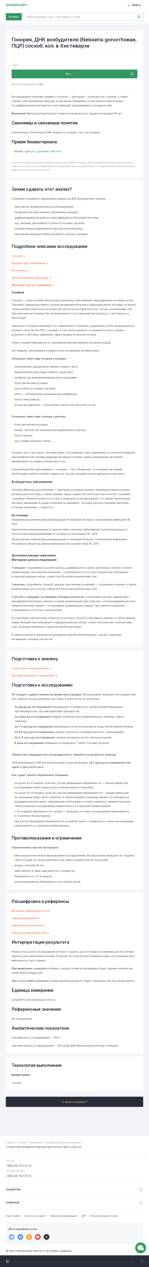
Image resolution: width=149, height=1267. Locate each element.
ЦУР (83, 1215)
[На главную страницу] (16, 5)
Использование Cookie (103, 1215)
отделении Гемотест (48, 151)
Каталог (14, 16)
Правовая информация (63, 1215)
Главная (10, 1142)
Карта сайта (13, 1215)
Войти (136, 5)
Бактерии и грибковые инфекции (63, 1142)
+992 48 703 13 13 (18, 1166)
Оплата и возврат (35, 1215)
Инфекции (36, 1142)
